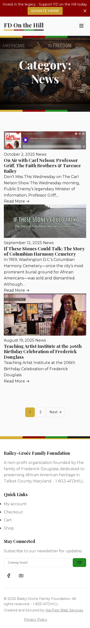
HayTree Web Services (64, 610)
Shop (9, 528)
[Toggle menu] (81, 26)
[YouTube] (21, 575)
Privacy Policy (35, 619)
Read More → (17, 201)
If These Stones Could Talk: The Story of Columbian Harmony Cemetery (44, 251)
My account (15, 504)
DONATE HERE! (45, 11)
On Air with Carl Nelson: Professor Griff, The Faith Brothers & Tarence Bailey (42, 165)
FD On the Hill (24, 25)
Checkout (13, 512)
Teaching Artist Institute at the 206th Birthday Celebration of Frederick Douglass (43, 351)
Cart (8, 520)
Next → (55, 412)
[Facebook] (8, 575)
